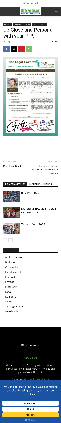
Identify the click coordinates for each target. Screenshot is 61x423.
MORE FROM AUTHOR (40, 184)
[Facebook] (6, 49)
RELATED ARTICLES (15, 184)
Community (18, 24)
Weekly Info (11, 311)
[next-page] (10, 240)
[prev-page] (5, 240)
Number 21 (11, 296)
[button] (5, 11)
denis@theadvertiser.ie (37, 379)
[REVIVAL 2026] (11, 196)
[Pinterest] (21, 49)
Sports (8, 301)
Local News (11, 286)
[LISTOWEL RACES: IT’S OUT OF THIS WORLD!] (11, 212)
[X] (14, 49)
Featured (10, 277)
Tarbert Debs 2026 (33, 224)
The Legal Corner (39, 24)
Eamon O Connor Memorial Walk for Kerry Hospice (45, 169)
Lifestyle (9, 281)
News (27, 24)
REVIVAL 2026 (30, 193)
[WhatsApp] (29, 49)
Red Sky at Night (12, 166)
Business (7, 24)
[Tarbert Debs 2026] (11, 228)
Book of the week (14, 257)
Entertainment (13, 272)
